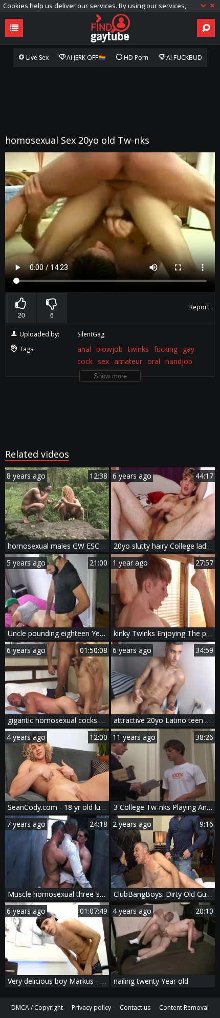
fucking (166, 349)
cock (85, 361)
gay (188, 349)
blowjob (109, 349)
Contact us (135, 1007)
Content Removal (184, 1007)
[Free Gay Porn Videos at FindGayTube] (110, 28)
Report (199, 307)
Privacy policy (91, 1007)
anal (84, 349)
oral (153, 361)
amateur (128, 361)
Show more (110, 376)
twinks (138, 349)
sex (103, 361)
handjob (178, 361)
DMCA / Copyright (37, 1007)
